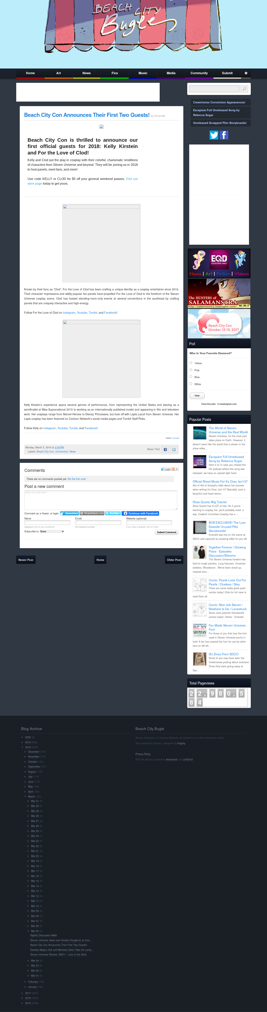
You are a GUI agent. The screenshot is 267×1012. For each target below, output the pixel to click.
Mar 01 (35, 975)
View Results (208, 404)
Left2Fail (188, 759)
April (30, 791)
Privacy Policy (143, 754)
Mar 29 (35, 811)
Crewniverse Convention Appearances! (219, 102)
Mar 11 (35, 901)
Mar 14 (35, 886)
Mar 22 (35, 846)
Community (199, 73)
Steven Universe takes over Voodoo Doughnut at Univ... (61, 940)
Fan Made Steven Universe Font (227, 627)
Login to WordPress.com (92, 513)
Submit (227, 73)
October (32, 761)
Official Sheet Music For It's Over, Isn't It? (220, 481)
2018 (28, 747)
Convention (62, 451)
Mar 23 (35, 841)
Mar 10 (35, 906)
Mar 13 (35, 891)
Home (30, 73)
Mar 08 (35, 916)
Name (27, 518)
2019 (28, 742)
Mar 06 (35, 926)
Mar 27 (35, 821)
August (32, 771)
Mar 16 (35, 876)
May (30, 786)
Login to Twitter (113, 513)
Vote (197, 395)
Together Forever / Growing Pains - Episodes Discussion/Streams (227, 551)
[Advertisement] (88, 92)
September (34, 766)
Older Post (174, 560)
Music (143, 73)
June (30, 781)
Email (78, 518)
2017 (28, 993)
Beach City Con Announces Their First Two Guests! (87, 115)
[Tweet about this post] (173, 449)
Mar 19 (35, 861)
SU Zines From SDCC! (224, 654)
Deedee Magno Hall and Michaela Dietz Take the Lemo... (62, 950)
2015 (28, 1003)
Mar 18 (35, 866)
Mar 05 (35, 931)
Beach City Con (45, 451)
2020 (28, 737)
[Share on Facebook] (165, 449)
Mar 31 (35, 801)
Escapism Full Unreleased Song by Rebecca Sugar (226, 458)
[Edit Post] (67, 447)
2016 (28, 998)
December (33, 751)
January (32, 987)
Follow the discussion (175, 469)
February (33, 981)
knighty (181, 743)
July (30, 776)
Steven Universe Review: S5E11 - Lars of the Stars (58, 954)
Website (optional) (136, 518)
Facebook (110, 312)
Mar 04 (35, 960)
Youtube (82, 312)
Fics (115, 73)
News (86, 73)
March (31, 796)
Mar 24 (35, 836)
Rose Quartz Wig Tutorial (210, 502)
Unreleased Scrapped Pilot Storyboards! (220, 123)
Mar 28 (35, 816)
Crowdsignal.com (227, 404)
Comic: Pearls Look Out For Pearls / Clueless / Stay (227, 582)
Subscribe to (31, 531)
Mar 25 (35, 831)
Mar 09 (35, 911)
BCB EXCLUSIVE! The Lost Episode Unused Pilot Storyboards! (227, 526)
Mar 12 (35, 896)
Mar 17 (35, 871)
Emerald (175, 438)
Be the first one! (77, 479)
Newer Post (25, 560)
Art (58, 73)
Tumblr (93, 312)
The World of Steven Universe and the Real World (228, 430)
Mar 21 (35, 851)
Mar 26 (35, 826)
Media (171, 73)
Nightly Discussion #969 (43, 935)
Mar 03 (35, 965)
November (33, 756)
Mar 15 (35, 881)
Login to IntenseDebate (69, 513)
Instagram (69, 312)
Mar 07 (35, 921)
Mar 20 (35, 856)
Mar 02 (35, 970)
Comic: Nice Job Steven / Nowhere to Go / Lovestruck (228, 606)
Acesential (171, 759)
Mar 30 (35, 806)
